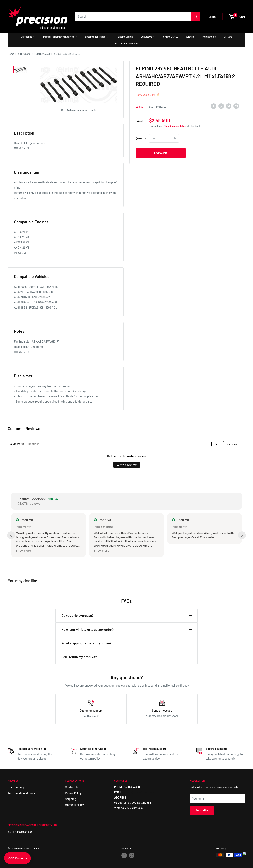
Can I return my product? (79, 657)
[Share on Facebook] (213, 106)
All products (24, 53)
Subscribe (202, 810)
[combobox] (133, 16)
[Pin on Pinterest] (221, 106)
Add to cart (160, 153)
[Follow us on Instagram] (131, 855)
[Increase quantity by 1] (174, 138)
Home (11, 53)
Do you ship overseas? (77, 615)
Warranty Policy (74, 804)
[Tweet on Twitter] (228, 106)
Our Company (16, 787)
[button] (23, 550)
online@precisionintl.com (139, 792)
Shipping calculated (175, 126)
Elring (139, 106)
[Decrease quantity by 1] (153, 138)
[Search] (195, 16)
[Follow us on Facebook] (124, 855)
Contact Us (71, 787)
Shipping (70, 799)
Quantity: (141, 138)
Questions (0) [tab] (35, 444)
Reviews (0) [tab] (16, 444)
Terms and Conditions (21, 793)
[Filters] (216, 444)
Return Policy (73, 793)
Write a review (127, 465)
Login (212, 16)
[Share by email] (236, 106)
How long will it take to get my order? (87, 629)
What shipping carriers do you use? (86, 643)
